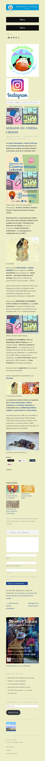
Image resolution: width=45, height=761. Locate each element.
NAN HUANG (21, 268)
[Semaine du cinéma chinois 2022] (28, 489)
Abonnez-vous (13, 712)
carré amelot (16, 519)
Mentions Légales (11, 753)
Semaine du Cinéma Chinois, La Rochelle (11, 495)
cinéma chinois (10, 521)
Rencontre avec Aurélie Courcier (19, 687)
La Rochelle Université (16, 146)
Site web (8, 573)
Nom (8, 558)
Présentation (10, 747)
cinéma (35, 519)
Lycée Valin (19, 410)
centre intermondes (27, 519)
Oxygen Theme (18, 742)
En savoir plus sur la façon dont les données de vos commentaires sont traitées (21, 595)
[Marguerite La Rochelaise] (22, 6)
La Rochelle (24, 521)
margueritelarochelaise (13, 136)
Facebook (9, 378)
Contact (8, 750)
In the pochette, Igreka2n (16, 684)
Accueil (17, 102)
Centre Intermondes (15, 143)
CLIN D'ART (21, 139)
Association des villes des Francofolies (21, 678)
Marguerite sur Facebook (18, 666)
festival (18, 521)
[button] (11, 727)
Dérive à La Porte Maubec (17, 681)
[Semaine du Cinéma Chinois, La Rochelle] (12, 489)
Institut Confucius (30, 143)
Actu (15, 139)
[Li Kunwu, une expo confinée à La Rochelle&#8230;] (12, 504)
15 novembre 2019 (27, 136)
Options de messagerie (13, 566)
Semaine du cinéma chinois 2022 (26, 495)
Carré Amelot (31, 410)
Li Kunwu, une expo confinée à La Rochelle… (11, 511)
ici (20, 370)
